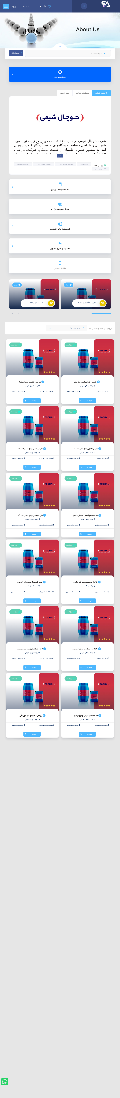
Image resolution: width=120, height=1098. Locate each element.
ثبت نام (26, 6)
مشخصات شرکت (82, 93)
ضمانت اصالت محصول (72, 391)
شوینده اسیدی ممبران (65, 164)
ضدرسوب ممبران (22, 164)
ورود (14, 6)
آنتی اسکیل (84, 164)
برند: (87, 385)
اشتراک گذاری (15, 53)
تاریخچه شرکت (101, 93)
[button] (12, 313)
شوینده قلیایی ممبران (43, 164)
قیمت (89, 400)
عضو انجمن (64, 93)
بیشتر (60, 156)
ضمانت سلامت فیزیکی (101, 391)
